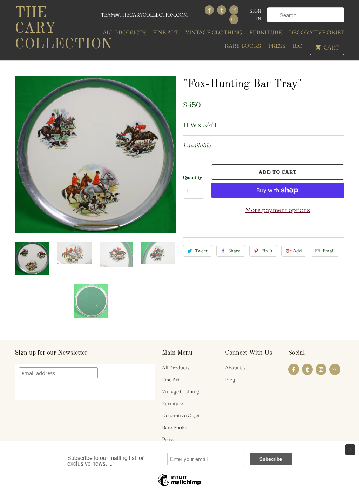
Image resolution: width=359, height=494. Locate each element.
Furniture (265, 32)
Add (297, 250)
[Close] (350, 449)
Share (234, 250)
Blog (230, 379)
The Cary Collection (53, 29)
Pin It (266, 250)
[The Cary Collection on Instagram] (233, 10)
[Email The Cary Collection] (233, 19)
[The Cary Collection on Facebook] (209, 10)
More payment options (277, 210)
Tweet (201, 250)
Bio (297, 45)
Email (329, 250)
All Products (124, 32)
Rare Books (243, 45)
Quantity (192, 177)
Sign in (256, 15)
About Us (235, 367)
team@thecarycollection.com (144, 15)
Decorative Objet (316, 32)
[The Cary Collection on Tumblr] (221, 10)
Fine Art (165, 32)
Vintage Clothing (213, 32)
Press (276, 45)
